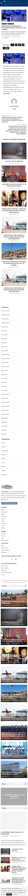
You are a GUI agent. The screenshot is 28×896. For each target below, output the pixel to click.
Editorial (3, 535)
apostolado (6, 37)
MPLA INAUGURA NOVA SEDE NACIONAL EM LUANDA (12, 773)
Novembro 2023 (5, 406)
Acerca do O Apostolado (8, 563)
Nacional (4, 454)
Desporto (4, 446)
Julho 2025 (4, 330)
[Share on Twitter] (19, 45)
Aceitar (9, 894)
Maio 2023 (4, 430)
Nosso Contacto (5, 568)
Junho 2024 (4, 378)
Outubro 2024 (5, 362)
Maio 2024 (4, 382)
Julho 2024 (4, 374)
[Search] (26, 3)
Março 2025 (4, 346)
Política (3, 466)
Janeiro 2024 (5, 398)
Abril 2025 (4, 342)
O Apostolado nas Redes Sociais (11, 556)
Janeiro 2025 (5, 350)
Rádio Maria (4, 552)
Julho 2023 (4, 422)
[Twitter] (16, 559)
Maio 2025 (4, 338)
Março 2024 (4, 390)
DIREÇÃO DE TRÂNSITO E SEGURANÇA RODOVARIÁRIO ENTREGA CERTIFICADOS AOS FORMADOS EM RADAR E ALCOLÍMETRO (12, 752)
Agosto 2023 (5, 418)
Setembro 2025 (5, 322)
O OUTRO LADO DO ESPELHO (14, 161)
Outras (3, 462)
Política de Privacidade (6, 572)
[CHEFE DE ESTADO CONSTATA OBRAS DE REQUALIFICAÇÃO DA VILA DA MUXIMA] (14, 251)
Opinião (3, 458)
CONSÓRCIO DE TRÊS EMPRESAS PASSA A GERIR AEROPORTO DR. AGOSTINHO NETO (14, 237)
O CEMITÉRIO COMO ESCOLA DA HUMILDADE (14, 795)
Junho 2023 (4, 426)
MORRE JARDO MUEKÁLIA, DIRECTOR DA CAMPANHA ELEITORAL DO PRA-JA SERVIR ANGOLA (14, 210)
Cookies (3, 574)
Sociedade (4, 474)
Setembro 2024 (5, 366)
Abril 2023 (4, 434)
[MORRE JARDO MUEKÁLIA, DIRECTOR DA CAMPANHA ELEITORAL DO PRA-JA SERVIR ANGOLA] (14, 198)
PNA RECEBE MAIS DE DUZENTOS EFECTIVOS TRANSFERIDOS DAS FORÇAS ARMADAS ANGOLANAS (13, 734)
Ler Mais (15, 894)
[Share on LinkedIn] (23, 45)
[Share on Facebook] (16, 45)
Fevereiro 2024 (5, 394)
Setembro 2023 (5, 414)
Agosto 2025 (5, 326)
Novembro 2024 (5, 358)
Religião (4, 470)
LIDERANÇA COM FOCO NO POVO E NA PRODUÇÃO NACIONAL (13, 640)
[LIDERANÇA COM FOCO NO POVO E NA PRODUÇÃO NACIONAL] (14, 174)
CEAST (2, 545)
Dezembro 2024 (5, 354)
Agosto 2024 (5, 370)
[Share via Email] (7, 48)
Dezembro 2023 (5, 402)
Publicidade (4, 570)
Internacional (5, 450)
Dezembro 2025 (5, 310)
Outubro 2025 (5, 318)
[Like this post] (12, 45)
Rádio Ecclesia (4, 547)
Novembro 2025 (5, 314)
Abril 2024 (4, 386)
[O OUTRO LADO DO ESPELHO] (14, 151)
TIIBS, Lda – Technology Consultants (17, 582)
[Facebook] (12, 559)
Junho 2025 (4, 334)
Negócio (3, 514)
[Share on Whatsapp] (4, 48)
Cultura (3, 442)
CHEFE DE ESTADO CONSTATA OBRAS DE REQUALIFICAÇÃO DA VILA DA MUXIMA (14, 263)
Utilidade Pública (5, 540)
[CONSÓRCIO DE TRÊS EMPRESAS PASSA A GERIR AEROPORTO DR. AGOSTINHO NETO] (14, 225)
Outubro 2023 (5, 410)
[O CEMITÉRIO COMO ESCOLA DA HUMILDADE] (14, 820)
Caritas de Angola (5, 550)
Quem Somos (4, 565)
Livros (2, 538)
